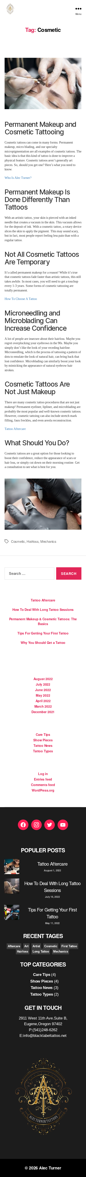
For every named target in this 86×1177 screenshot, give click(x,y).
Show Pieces (43, 740)
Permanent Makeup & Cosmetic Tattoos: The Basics (43, 621)
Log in (43, 773)
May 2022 (43, 695)
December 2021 (43, 711)
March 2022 (43, 706)
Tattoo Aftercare (15, 429)
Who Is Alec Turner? (18, 178)
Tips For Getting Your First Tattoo (43, 633)
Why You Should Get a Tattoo (43, 642)
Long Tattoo (41, 951)
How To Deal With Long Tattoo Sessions (43, 609)
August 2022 (43, 678)
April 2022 (43, 700)
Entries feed (43, 779)
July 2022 (43, 684)
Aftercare (14, 946)
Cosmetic (18, 541)
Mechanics (48, 541)
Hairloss (33, 541)
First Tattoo (69, 946)
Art (26, 946)
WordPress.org (43, 790)
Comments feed (43, 784)
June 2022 (43, 689)
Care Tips (43, 734)
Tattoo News (43, 745)
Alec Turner (50, 1168)
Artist (36, 946)
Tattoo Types (43, 751)
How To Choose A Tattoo (21, 299)
